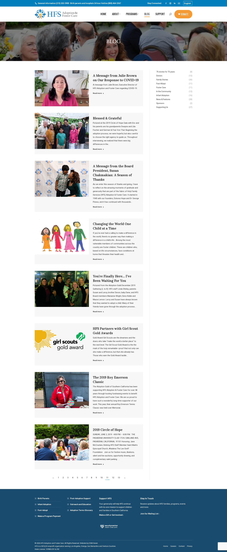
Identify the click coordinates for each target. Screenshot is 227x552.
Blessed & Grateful (107, 118)
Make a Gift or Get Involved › (111, 515)
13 (119, 477)
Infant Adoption (44, 504)
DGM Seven (93, 543)
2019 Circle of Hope (107, 430)
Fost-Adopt (43, 510)
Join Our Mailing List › (149, 514)
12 (113, 477)
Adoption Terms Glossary (81, 510)
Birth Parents (43, 498)
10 (101, 477)
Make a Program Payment (49, 516)
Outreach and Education (80, 504)
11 (107, 477)
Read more (97, 93)
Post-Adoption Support (80, 498)
